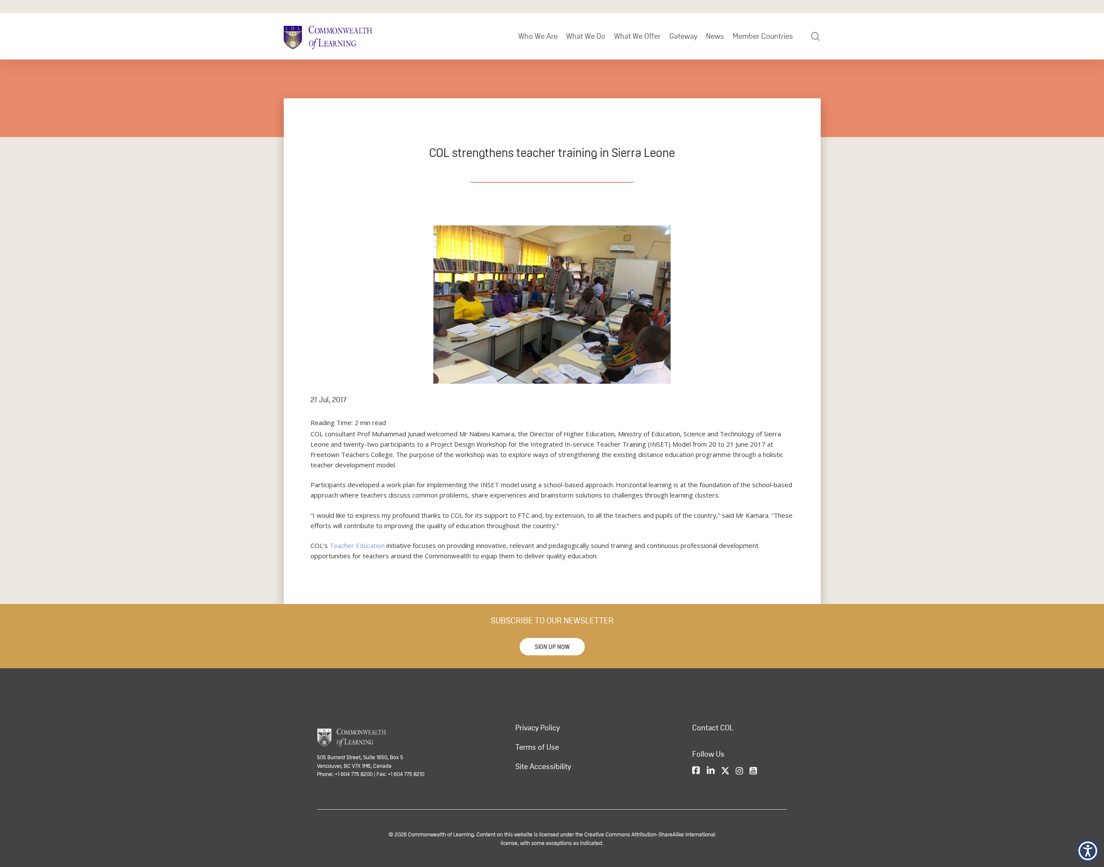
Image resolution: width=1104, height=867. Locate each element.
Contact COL (713, 727)
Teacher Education (357, 545)
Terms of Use (537, 747)
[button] (552, 646)
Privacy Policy (537, 727)
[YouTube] (753, 771)
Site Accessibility (543, 766)
